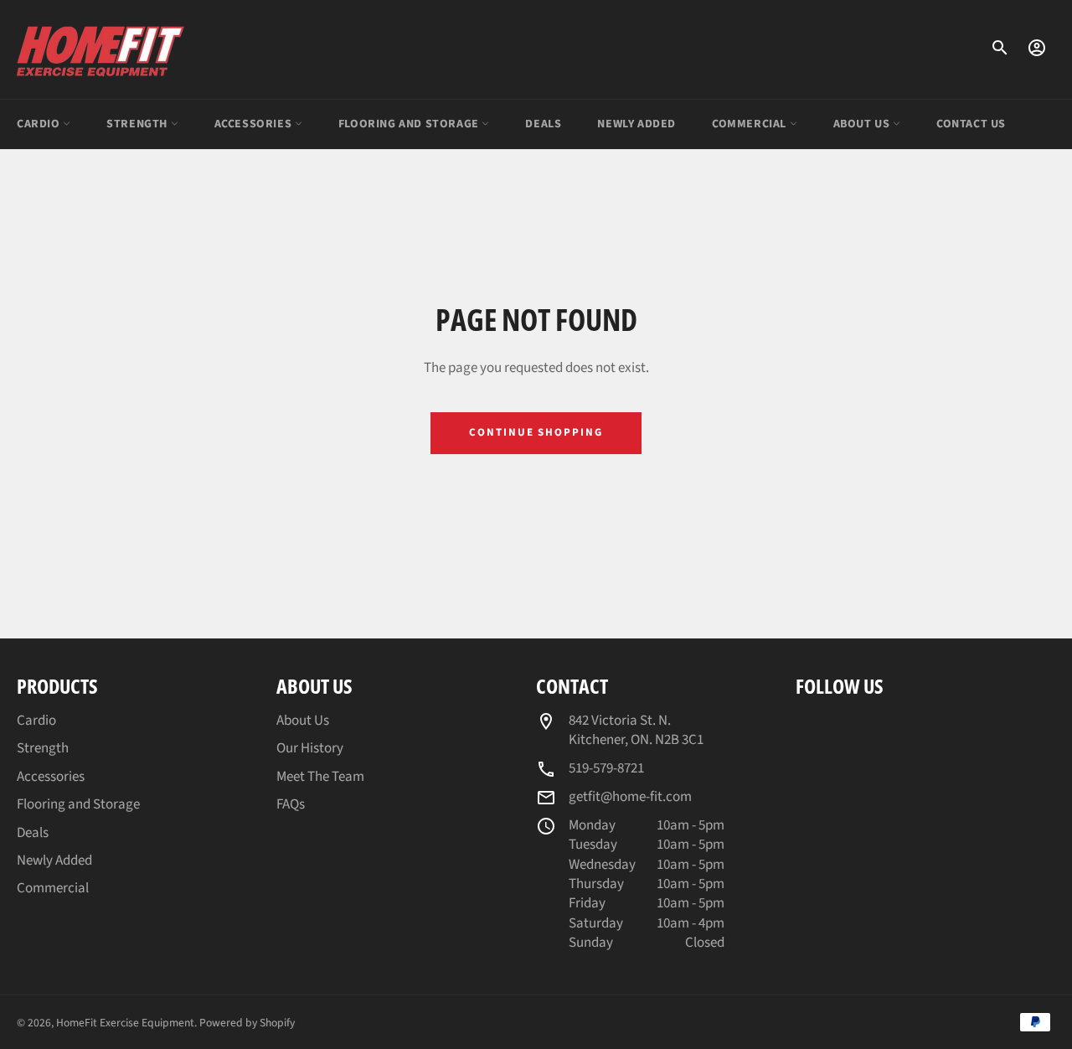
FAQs (290, 804)
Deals (543, 124)
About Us (863, 124)
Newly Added (636, 124)
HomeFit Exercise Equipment (125, 1023)
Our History (309, 748)
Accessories (254, 124)
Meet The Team (320, 777)
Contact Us (971, 124)
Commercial (751, 124)
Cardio (40, 124)
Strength (138, 124)
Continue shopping (536, 432)
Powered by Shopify (247, 1023)
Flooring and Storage (410, 124)
